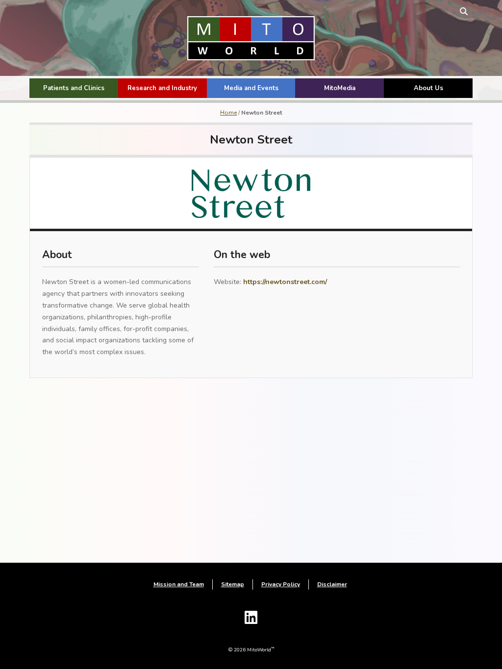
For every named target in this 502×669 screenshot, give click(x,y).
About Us (428, 88)
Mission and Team (178, 584)
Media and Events (251, 88)
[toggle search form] (464, 11)
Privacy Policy (280, 584)
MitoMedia (339, 88)
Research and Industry (162, 88)
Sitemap (232, 584)
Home (228, 113)
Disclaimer (332, 584)
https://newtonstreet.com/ (285, 282)
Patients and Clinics (73, 88)
